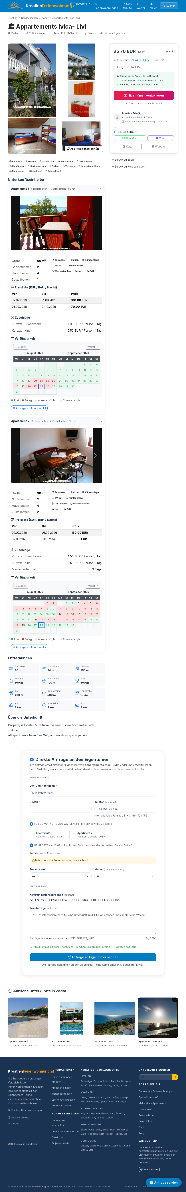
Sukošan (85, 1117)
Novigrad (126, 1081)
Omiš (83, 1133)
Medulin (115, 1081)
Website (160, 146)
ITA (65, 900)
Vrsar (124, 1085)
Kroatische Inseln (61, 1087)
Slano (84, 1149)
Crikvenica (94, 1097)
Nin (93, 1113)
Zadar (45, 17)
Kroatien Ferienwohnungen (26, 1110)
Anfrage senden (166, 1182)
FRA (85, 900)
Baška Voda (87, 1129)
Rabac (99, 1085)
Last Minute (127, 5)
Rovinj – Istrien (147, 1115)
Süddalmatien (91, 1124)
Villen (153, 7)
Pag (112, 1113)
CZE (44, 900)
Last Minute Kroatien (63, 1099)
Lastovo (116, 1145)
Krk (103, 1097)
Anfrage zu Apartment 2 (31, 647)
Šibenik (120, 1113)
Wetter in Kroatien (62, 1093)
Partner (15, 1123)
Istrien (86, 1076)
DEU (33, 900)
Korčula (106, 1145)
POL (118, 900)
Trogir (109, 1133)
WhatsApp (131, 138)
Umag (116, 1085)
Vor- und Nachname (43, 785)
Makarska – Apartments (152, 1103)
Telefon (105, 801)
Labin (106, 1081)
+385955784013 (128, 131)
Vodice (100, 1117)
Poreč (84, 1085)
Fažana (98, 1081)
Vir (93, 1117)
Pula (91, 1085)
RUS (96, 900)
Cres (83, 1097)
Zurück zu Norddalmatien (130, 166)
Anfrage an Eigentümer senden (95, 957)
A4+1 (138, 60)
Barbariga (86, 1081)
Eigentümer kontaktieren (146, 95)
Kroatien (12, 17)
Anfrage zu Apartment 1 (31, 408)
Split (101, 1133)
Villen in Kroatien (61, 1105)
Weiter (91, 346)
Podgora (93, 1133)
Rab (111, 1101)
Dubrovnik (88, 1140)
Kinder (109, 869)
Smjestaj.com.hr (61, 1143)
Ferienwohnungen (106, 7)
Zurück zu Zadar (125, 159)
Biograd (85, 1113)
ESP (75, 900)
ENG (54, 900)
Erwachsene (39, 869)
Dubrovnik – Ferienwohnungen (156, 1091)
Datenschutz (132, 1186)
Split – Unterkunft (148, 1097)
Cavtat (84, 1145)
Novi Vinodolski (89, 1101)
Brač (98, 1129)
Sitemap (146, 1186)
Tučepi (118, 1133)
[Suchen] (175, 1077)
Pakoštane (102, 1113)
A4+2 (146, 60)
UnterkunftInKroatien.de (65, 1131)
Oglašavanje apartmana (24, 1143)
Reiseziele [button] (81, 3)
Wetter (141, 7)
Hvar (113, 1129)
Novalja (124, 1097)
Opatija (104, 1101)
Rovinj (107, 1085)
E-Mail (35, 801)
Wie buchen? (150, 1169)
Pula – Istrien (146, 1121)
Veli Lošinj (120, 1101)
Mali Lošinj (112, 1097)
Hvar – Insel (145, 1109)
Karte (129, 146)
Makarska (122, 1129)
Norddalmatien (29, 17)
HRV (107, 900)
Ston (91, 1149)
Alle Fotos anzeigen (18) (85, 148)
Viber (162, 138)
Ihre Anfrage (43, 908)
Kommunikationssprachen (52, 894)
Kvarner (87, 1092)
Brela (105, 1129)
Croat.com (57, 1137)
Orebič (126, 1145)
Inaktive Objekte (20, 1117)
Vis (125, 1133)
